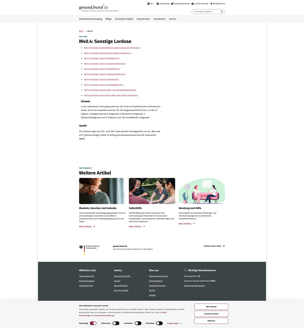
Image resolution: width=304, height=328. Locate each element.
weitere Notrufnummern (194, 286)
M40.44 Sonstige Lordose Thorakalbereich (102, 69)
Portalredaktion (156, 281)
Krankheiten (160, 19)
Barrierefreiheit (121, 286)
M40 (81, 31)
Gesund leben (143, 19)
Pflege (109, 19)
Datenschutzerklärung (104, 315)
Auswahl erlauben (211, 314)
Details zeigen (173, 323)
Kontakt (152, 295)
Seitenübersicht (86, 286)
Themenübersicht (86, 276)
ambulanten (93, 106)
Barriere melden (121, 290)
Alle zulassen (211, 307)
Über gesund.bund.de (158, 276)
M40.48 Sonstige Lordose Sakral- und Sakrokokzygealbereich (110, 90)
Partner (152, 290)
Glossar (117, 281)
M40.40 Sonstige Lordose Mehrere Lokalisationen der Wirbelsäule (112, 48)
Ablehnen (211, 321)
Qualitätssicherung (157, 286)
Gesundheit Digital (124, 19)
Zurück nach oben (213, 246)
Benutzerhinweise (86, 281)
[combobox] (205, 11)
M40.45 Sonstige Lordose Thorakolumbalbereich (104, 74)
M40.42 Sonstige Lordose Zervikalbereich (101, 58)
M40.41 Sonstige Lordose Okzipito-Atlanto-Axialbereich (107, 53)
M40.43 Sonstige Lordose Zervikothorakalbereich (105, 64)
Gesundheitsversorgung (90, 19)
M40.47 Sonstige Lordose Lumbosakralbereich (103, 85)
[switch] (116, 323)
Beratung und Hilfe (122, 276)
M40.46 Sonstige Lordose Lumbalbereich (101, 79)
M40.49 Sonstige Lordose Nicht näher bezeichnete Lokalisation (111, 95)
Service (172, 19)
